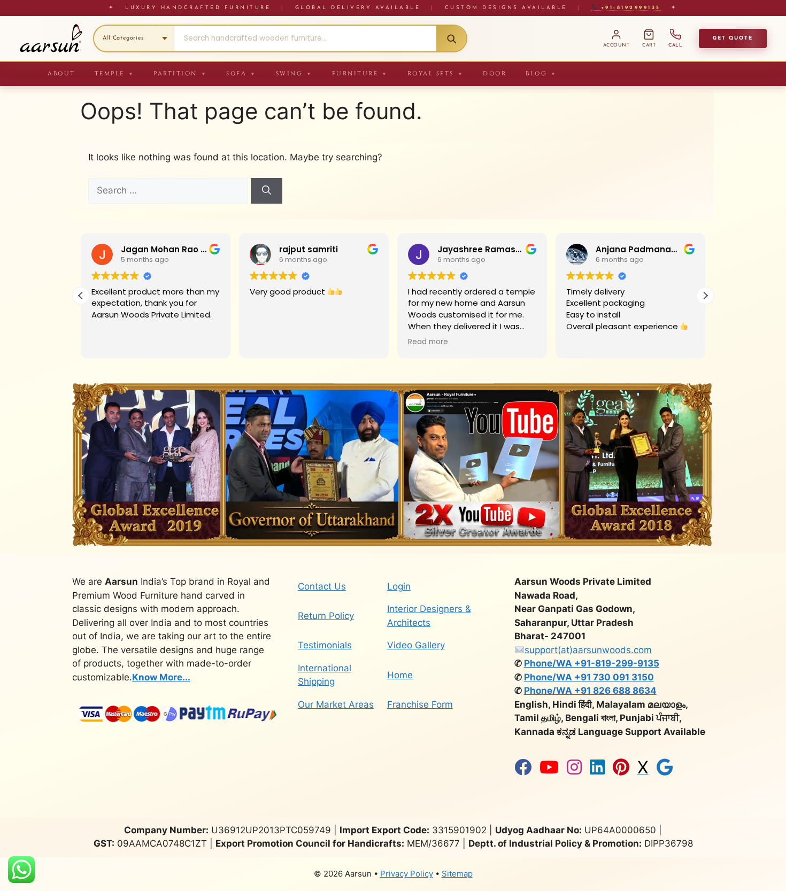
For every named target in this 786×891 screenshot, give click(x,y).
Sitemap (457, 874)
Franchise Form (420, 704)
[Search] (451, 38)
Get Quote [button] (733, 38)
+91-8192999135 (628, 7)
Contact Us (322, 586)
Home (400, 675)
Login (399, 586)
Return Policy (326, 615)
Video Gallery (416, 645)
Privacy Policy (406, 874)
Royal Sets (435, 73)
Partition (180, 73)
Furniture (360, 73)
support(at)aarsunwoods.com (588, 650)
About (61, 73)
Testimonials (325, 645)
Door (494, 73)
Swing (294, 73)
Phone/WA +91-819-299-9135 (591, 663)
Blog (541, 73)
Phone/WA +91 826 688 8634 (590, 690)
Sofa (241, 73)
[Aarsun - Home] (50, 38)
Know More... (161, 677)
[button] (705, 296)
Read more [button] (428, 342)
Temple (115, 73)
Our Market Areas (336, 704)
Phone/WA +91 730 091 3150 (589, 677)
